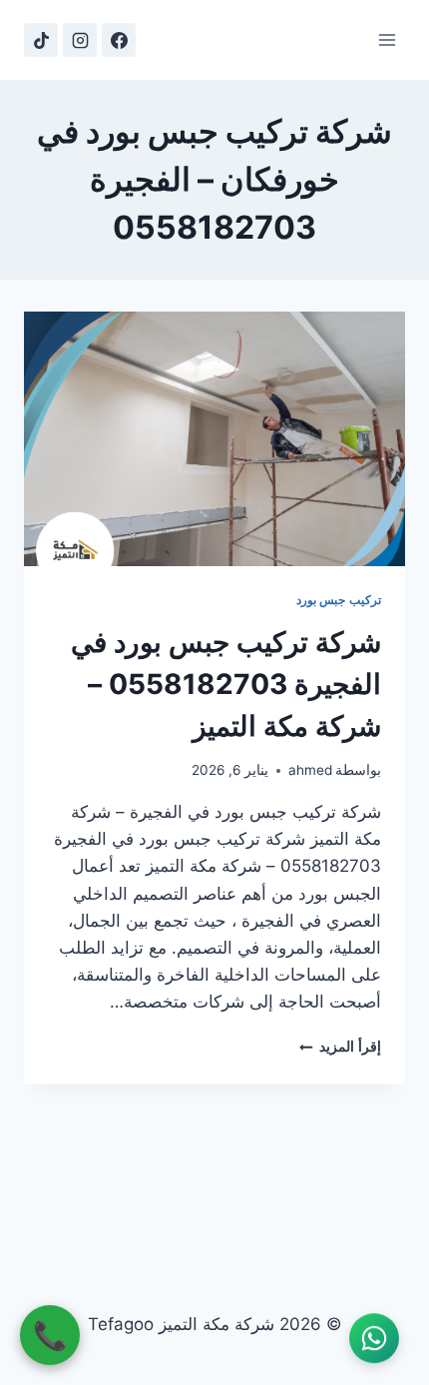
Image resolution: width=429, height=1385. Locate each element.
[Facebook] (119, 40)
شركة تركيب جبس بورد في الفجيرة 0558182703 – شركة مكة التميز (226, 684)
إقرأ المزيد (340, 1046)
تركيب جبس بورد (338, 599)
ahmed (310, 770)
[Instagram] (80, 40)
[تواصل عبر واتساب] (374, 1339)
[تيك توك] (41, 40)
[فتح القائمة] (386, 39)
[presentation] (214, 439)
